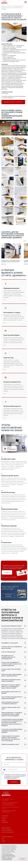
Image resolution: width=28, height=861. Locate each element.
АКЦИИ (3, 840)
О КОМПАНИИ (5, 815)
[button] (13, 102)
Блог (3, 838)
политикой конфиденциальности (11, 777)
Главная (3, 6)
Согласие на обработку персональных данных (8, 804)
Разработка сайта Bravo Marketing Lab (8, 811)
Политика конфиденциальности (10, 802)
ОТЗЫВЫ (4, 820)
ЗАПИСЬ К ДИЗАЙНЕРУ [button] (7, 830)
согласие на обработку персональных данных (15, 775)
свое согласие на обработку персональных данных (8, 855)
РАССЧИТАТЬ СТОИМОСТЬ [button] (8, 832)
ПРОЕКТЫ (4, 818)
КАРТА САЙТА (5, 822)
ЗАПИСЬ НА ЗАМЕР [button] (6, 827)
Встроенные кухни (18, 6)
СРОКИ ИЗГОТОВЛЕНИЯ (7, 836)
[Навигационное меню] (26, 2)
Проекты (9, 6)
